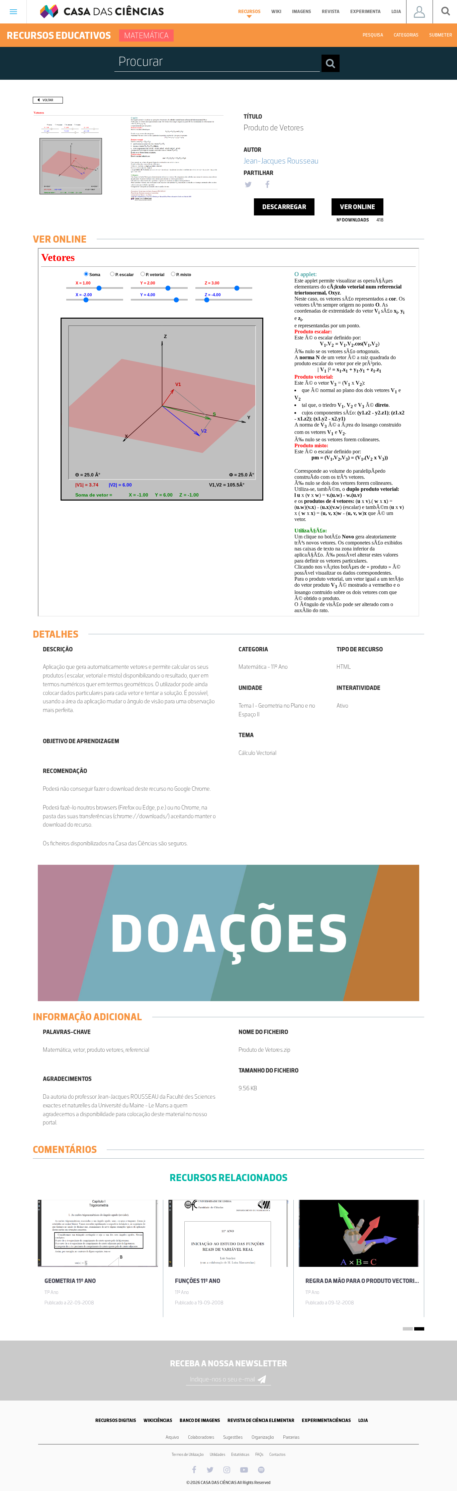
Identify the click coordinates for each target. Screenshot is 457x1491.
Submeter (440, 35)
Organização (263, 1437)
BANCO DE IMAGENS (200, 1420)
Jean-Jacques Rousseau (281, 161)
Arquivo (172, 1437)
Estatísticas (240, 1454)
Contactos (277, 1454)
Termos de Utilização (188, 1454)
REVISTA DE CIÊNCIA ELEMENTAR (260, 1420)
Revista (331, 11)
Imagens (301, 11)
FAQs (259, 1454)
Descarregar (284, 207)
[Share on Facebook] (267, 185)
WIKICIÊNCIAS (158, 1420)
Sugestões (233, 1437)
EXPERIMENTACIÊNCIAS (326, 1420)
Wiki (276, 11)
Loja (396, 11)
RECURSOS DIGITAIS (115, 1420)
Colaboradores (201, 1437)
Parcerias (291, 1437)
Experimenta (365, 11)
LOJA (363, 1420)
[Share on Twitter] (248, 185)
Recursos (249, 11)
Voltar (47, 100)
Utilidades (217, 1454)
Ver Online (357, 207)
